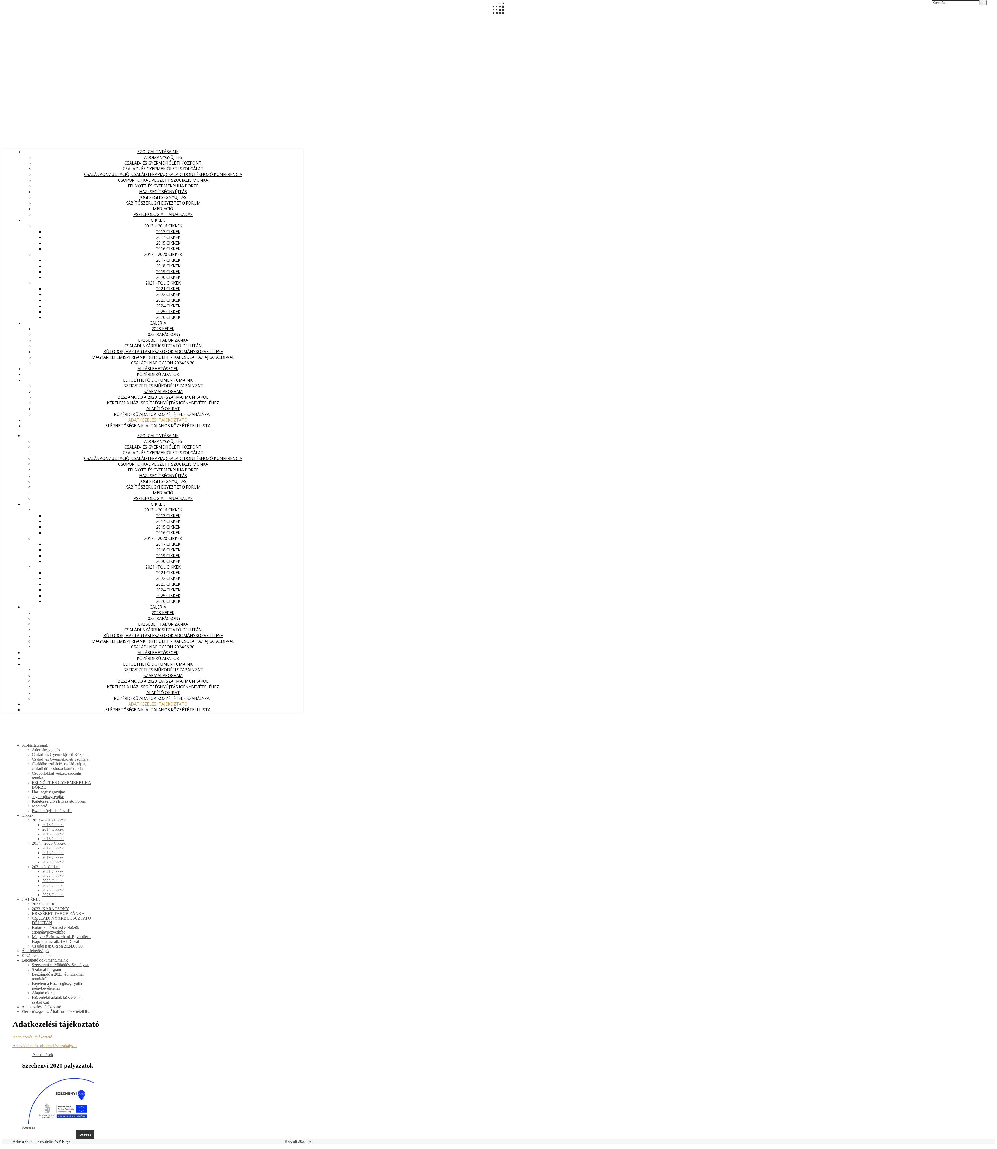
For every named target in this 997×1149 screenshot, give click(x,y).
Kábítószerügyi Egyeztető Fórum (163, 203)
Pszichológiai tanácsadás (163, 214)
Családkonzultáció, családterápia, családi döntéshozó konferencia (163, 174)
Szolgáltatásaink (158, 151)
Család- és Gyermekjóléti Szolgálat (163, 169)
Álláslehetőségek (158, 368)
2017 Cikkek (168, 260)
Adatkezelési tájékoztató (157, 420)
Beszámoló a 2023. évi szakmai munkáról (163, 397)
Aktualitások (42, 1054)
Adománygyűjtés (163, 157)
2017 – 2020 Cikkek (163, 254)
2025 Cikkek (168, 311)
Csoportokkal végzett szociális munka (163, 180)
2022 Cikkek (168, 294)
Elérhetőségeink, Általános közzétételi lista (158, 426)
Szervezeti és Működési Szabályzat (163, 386)
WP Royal (63, 1141)
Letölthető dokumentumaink (158, 380)
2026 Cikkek (168, 317)
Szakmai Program (163, 391)
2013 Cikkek (168, 231)
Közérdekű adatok (158, 374)
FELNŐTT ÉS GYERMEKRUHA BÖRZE (163, 186)
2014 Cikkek (168, 237)
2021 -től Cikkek (163, 283)
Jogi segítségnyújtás (163, 197)
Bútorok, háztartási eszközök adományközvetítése (163, 351)
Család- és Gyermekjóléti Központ (163, 163)
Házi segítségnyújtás (163, 191)
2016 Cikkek (168, 249)
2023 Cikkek (168, 300)
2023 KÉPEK (163, 329)
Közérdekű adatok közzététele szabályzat (163, 414)
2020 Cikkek (168, 277)
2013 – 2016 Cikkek (163, 226)
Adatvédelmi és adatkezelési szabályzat (44, 1046)
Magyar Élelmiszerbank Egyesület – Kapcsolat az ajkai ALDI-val (163, 357)
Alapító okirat (163, 408)
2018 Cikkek (168, 266)
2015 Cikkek (168, 243)
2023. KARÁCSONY (163, 334)
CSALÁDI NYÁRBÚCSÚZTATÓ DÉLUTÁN (163, 346)
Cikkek (158, 220)
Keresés (28, 1127)
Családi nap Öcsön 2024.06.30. (163, 363)
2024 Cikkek (168, 306)
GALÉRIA (158, 323)
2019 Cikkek (168, 271)
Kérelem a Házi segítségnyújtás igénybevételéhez (163, 403)
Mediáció (163, 209)
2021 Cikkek (168, 289)
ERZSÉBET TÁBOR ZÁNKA (163, 340)
